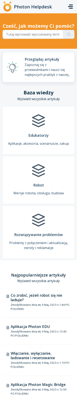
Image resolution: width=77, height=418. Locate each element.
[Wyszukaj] (69, 34)
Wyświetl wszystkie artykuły (38, 99)
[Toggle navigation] (70, 6)
